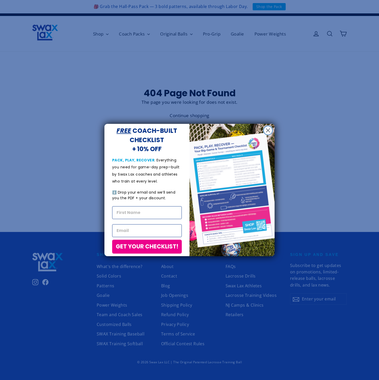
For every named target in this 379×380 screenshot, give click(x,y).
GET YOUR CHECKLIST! (147, 247)
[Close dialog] (268, 130)
